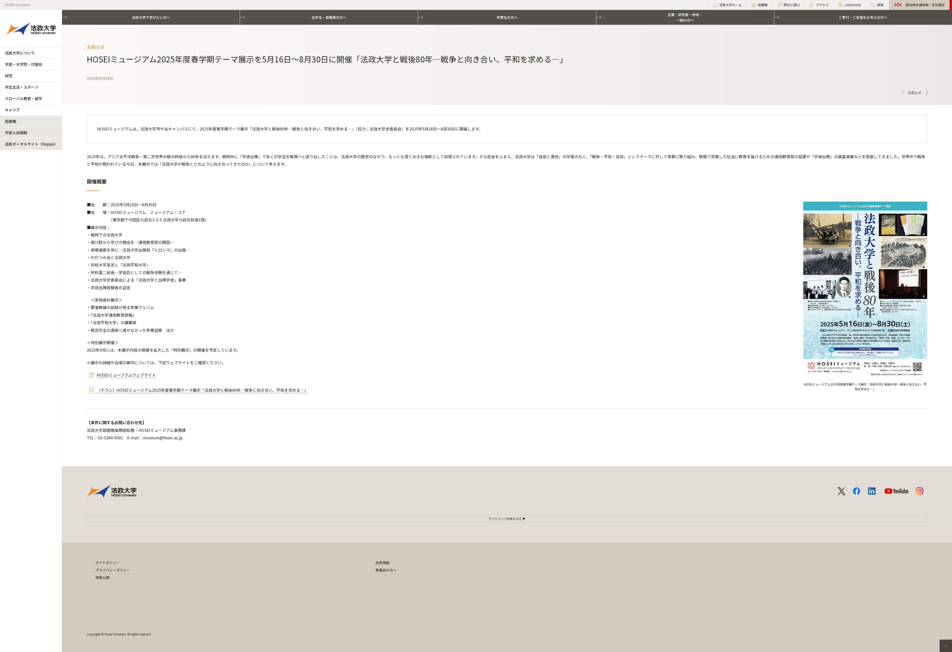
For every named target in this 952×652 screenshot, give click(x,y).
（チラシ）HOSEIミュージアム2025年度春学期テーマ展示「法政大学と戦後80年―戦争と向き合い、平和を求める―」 (202, 390)
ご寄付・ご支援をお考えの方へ (863, 17)
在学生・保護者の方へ (329, 17)
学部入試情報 (16, 132)
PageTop (946, 646)
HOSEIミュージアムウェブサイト (126, 375)
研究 (8, 75)
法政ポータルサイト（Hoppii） (31, 144)
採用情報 (382, 562)
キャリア (12, 109)
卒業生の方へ (507, 17)
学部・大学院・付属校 (23, 64)
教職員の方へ (386, 570)
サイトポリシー (107, 562)
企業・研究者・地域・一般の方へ (685, 17)
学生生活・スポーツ (21, 87)
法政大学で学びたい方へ (151, 17)
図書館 (10, 121)
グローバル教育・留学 (23, 98)
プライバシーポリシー (112, 570)
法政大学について (20, 52)
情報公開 (102, 577)
